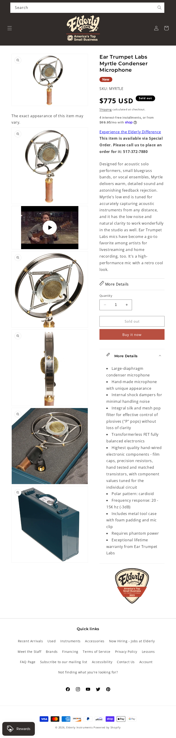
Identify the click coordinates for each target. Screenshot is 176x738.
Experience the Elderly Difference (130, 131)
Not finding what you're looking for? (88, 672)
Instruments (70, 641)
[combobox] (87, 8)
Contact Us (126, 662)
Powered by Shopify (107, 727)
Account (146, 662)
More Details (116, 284)
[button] (10, 28)
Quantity (105, 296)
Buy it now (132, 334)
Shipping (105, 109)
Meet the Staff (29, 651)
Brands (52, 651)
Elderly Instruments (79, 727)
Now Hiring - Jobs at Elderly (132, 641)
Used (51, 641)
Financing (70, 651)
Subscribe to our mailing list (63, 662)
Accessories (94, 641)
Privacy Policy (126, 651)
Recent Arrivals (30, 641)
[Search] (159, 8)
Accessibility (102, 662)
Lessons (148, 651)
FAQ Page (28, 662)
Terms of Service (96, 651)
